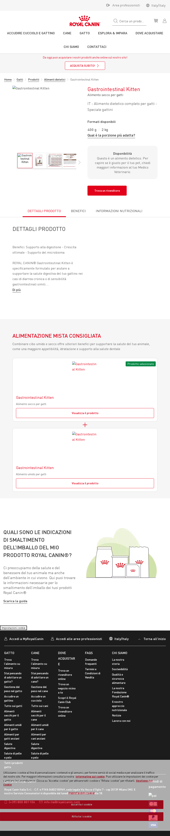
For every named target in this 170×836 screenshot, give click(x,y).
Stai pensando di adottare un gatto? (13, 685)
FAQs (89, 661)
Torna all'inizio (154, 646)
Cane (35, 661)
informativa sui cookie (90, 776)
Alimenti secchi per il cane (38, 723)
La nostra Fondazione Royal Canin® (120, 700)
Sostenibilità (120, 677)
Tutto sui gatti (13, 713)
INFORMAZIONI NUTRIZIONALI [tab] (119, 211)
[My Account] (165, 20)
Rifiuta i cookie (82, 816)
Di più (16, 290)
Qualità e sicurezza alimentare (118, 686)
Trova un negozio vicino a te (67, 696)
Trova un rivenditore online (65, 682)
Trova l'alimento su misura (12, 671)
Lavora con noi (121, 728)
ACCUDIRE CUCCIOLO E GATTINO (31, 33)
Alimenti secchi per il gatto (11, 723)
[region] (85, 795)
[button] (79, 164)
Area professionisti (126, 5)
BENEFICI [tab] (78, 211)
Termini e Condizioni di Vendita (92, 681)
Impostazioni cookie (17, 634)
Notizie (116, 723)
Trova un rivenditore (107, 190)
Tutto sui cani (39, 713)
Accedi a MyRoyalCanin (26, 646)
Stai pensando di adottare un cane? (40, 685)
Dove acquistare (66, 666)
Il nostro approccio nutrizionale (119, 714)
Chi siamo (119, 661)
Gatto (9, 661)
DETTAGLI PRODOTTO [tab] (44, 211)
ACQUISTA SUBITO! (82, 65)
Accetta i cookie (81, 804)
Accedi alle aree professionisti (79, 646)
